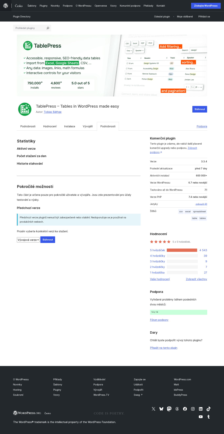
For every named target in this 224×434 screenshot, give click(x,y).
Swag (138, 394)
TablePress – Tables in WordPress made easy (77, 106)
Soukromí (18, 394)
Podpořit (138, 389)
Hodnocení (49, 126)
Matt (176, 384)
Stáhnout (199, 109)
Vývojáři (88, 126)
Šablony (57, 384)
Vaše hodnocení (160, 279)
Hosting (17, 389)
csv (181, 211)
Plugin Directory (22, 16)
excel (188, 211)
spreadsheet (199, 211)
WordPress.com (182, 379)
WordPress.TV (101, 394)
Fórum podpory (159, 319)
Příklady (57, 379)
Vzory (56, 394)
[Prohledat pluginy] (48, 28)
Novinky (17, 384)
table (194, 218)
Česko (47, 413)
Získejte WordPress (206, 5)
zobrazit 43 (201, 204)
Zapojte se (140, 379)
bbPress (178, 389)
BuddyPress (180, 394)
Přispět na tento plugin (163, 347)
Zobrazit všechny (196, 279)
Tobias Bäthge (52, 112)
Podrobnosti (27, 126)
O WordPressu (21, 379)
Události (138, 384)
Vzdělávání (99, 379)
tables (203, 218)
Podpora (202, 126)
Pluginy (57, 389)
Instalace (69, 126)
